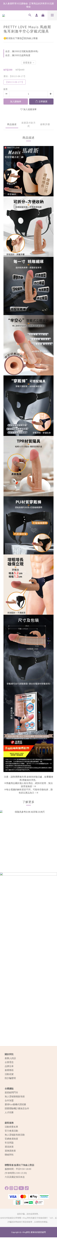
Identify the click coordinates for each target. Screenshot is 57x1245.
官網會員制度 (11, 1138)
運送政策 (9, 1146)
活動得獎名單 (11, 1126)
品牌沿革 (9, 1066)
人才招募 (9, 1112)
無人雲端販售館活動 (15, 1134)
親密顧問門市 (11, 1092)
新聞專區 (9, 1070)
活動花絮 (9, 1074)
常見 (7, 1142)
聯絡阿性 (9, 1154)
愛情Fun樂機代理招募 (15, 1104)
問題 (11, 1142)
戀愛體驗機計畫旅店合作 (17, 1108)
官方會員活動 (11, 1130)
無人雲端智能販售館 (15, 1096)
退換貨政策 (10, 1150)
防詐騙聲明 (10, 1078)
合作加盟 (9, 1100)
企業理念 (9, 1062)
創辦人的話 (10, 1058)
